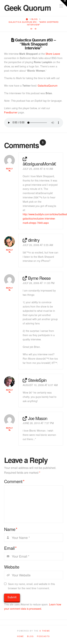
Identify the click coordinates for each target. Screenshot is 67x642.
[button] (63, 3)
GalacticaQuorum (48, 85)
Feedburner (11, 112)
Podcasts (43, 636)
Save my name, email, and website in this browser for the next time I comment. (31, 586)
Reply (9, 168)
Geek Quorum (27, 7)
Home (20, 636)
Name (11, 529)
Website (11, 567)
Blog (30, 636)
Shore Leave (53, 53)
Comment (14, 481)
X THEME (44, 631)
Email (10, 548)
